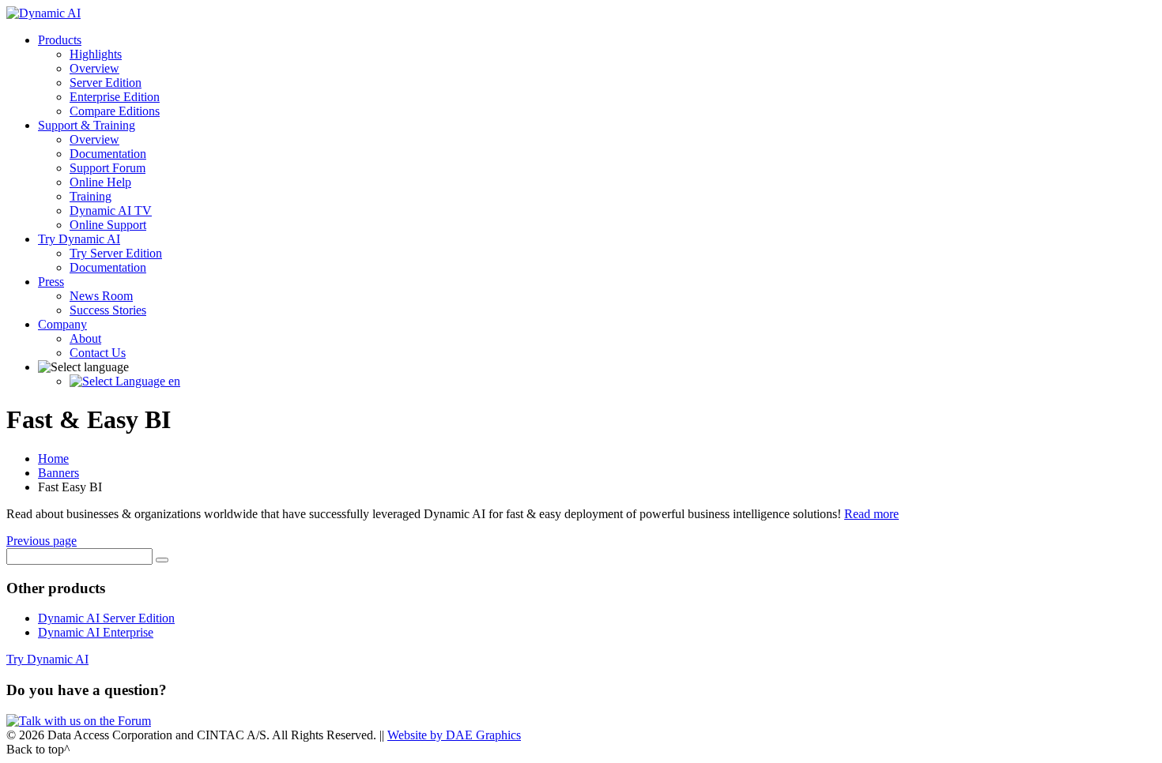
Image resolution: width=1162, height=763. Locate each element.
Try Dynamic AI (79, 239)
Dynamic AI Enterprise (95, 632)
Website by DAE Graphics (454, 735)
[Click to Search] (162, 560)
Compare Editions (115, 111)
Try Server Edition (116, 253)
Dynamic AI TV (111, 210)
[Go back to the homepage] (43, 13)
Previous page (41, 540)
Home (53, 458)
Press (51, 281)
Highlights (96, 54)
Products (59, 40)
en (172, 381)
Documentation (108, 153)
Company (62, 324)
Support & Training (86, 125)
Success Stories (108, 310)
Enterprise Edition (115, 96)
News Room (101, 296)
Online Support (108, 224)
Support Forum (107, 168)
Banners (58, 472)
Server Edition (105, 82)
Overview (94, 68)
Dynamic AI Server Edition (106, 618)
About (85, 338)
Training (90, 196)
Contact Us (98, 352)
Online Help (100, 182)
